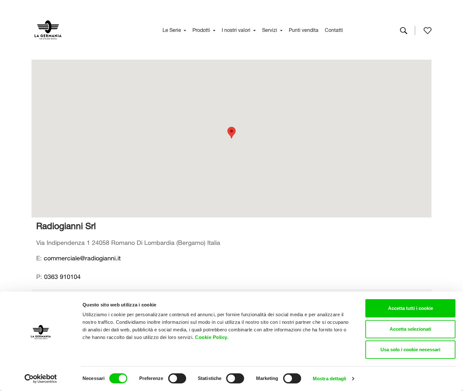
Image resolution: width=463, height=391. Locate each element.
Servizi (270, 29)
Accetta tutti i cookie (410, 308)
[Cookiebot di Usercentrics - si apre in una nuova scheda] (40, 378)
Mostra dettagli (329, 378)
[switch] (177, 378)
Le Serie (172, 29)
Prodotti (201, 29)
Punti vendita (303, 29)
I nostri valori (237, 29)
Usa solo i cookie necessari (410, 349)
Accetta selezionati (410, 329)
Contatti (334, 29)
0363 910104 (62, 276)
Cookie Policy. (212, 337)
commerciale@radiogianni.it (82, 257)
